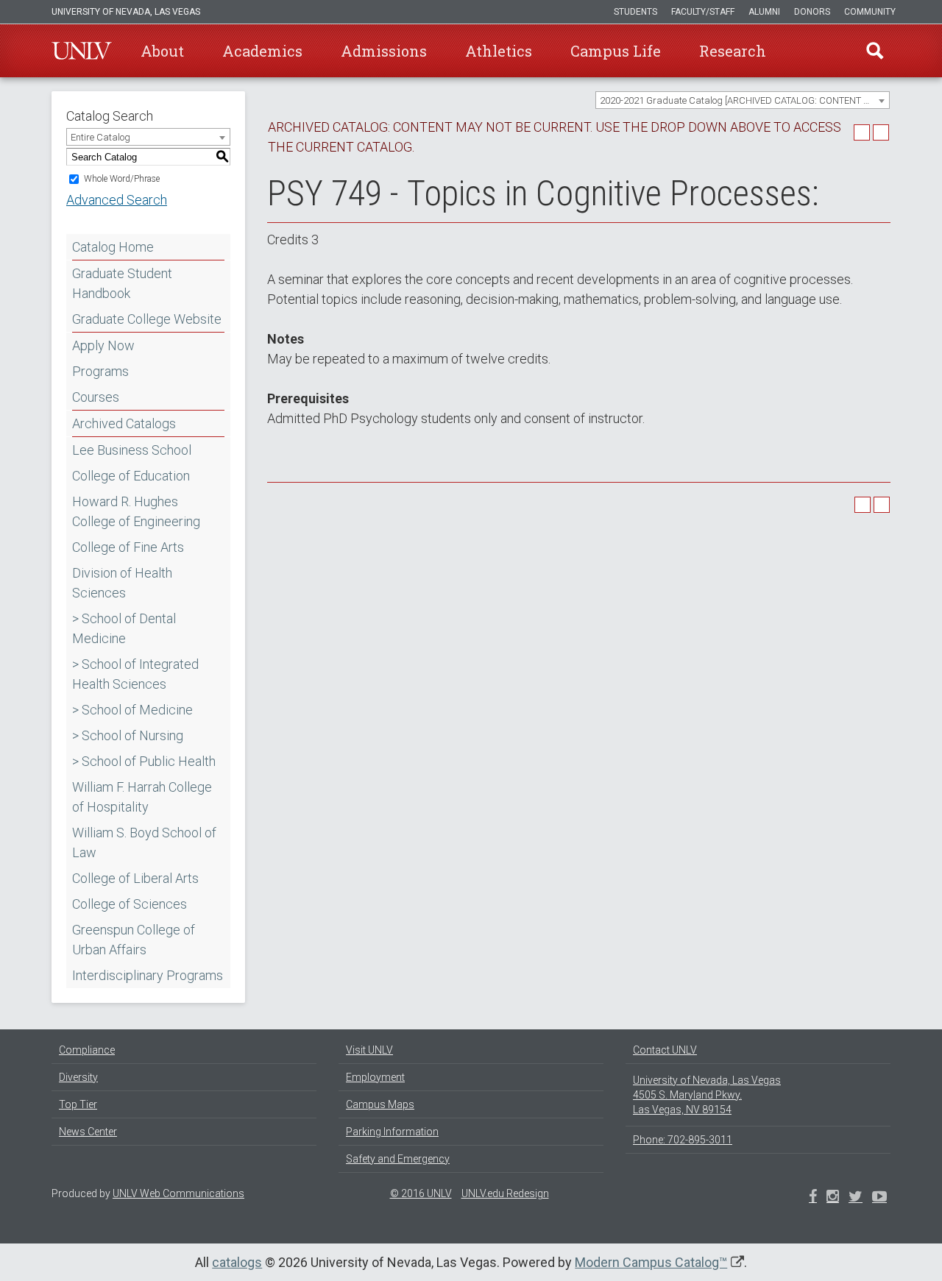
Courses (95, 397)
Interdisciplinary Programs (147, 975)
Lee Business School (131, 450)
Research (732, 50)
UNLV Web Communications (178, 1193)
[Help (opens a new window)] (881, 132)
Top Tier (78, 1104)
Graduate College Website (147, 319)
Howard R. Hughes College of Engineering (136, 511)
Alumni (764, 12)
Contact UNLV (665, 1050)
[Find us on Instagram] (855, 1198)
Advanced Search (116, 199)
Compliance (87, 1050)
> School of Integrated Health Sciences (135, 674)
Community (870, 12)
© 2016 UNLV (421, 1193)
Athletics (498, 50)
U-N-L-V (81, 50)
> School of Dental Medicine (124, 628)
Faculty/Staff (702, 12)
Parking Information (392, 1132)
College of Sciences (129, 904)
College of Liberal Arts (135, 878)
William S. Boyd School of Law (144, 842)
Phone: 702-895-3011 (682, 1140)
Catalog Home (113, 247)
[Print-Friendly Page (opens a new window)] (862, 132)
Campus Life (615, 50)
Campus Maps (380, 1104)
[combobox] (742, 100)
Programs (100, 371)
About (162, 50)
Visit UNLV (369, 1050)
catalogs (237, 1262)
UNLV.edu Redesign (505, 1193)
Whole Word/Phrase (122, 179)
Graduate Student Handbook (122, 283)
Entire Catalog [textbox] (100, 137)
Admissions (384, 50)
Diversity (78, 1077)
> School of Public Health (144, 761)
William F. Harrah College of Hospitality (142, 797)
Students (635, 12)
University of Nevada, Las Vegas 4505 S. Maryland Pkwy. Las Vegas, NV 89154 (707, 1094)
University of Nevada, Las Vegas (126, 12)
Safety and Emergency (398, 1159)
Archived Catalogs (124, 423)
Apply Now (103, 345)
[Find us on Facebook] (813, 1198)
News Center (88, 1132)
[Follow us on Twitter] (833, 1198)
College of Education (131, 475)
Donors (812, 12)
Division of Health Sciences (122, 582)
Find (875, 50)
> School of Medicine (132, 709)
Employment (375, 1077)
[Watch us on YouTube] (879, 1198)
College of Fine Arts (128, 547)
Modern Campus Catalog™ (651, 1262)
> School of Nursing (127, 735)
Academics (262, 50)
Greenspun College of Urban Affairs (133, 939)
